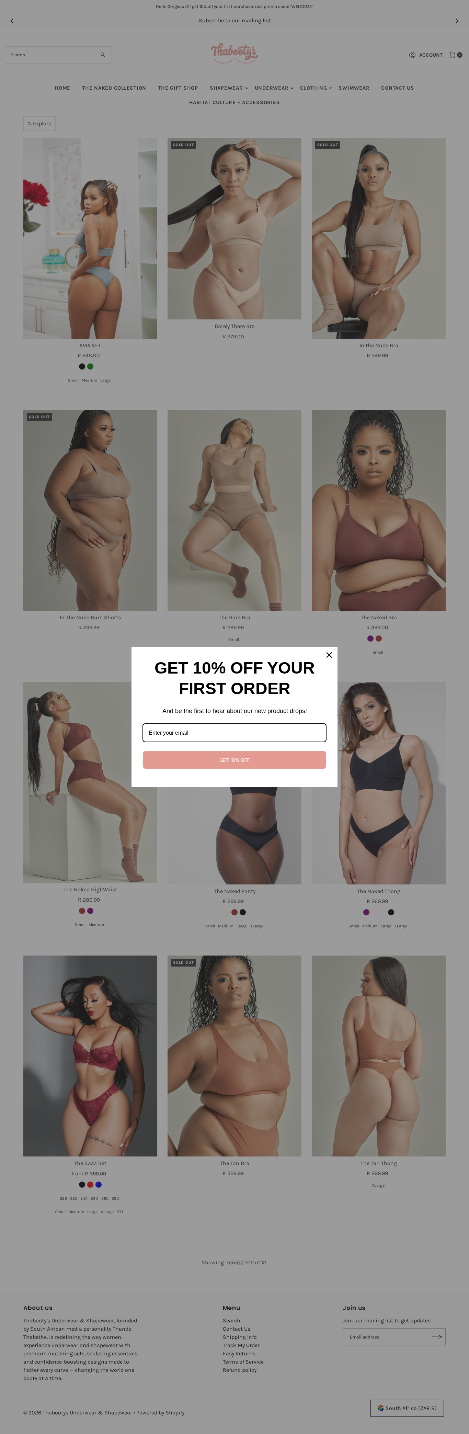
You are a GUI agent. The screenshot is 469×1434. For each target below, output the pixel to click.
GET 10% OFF (234, 760)
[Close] (329, 655)
